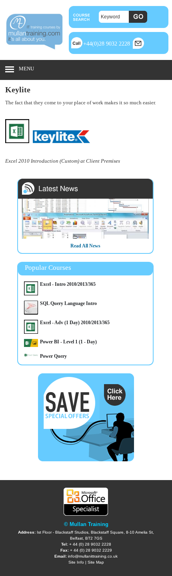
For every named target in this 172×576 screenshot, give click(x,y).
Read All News (85, 246)
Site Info (76, 562)
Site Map (96, 562)
